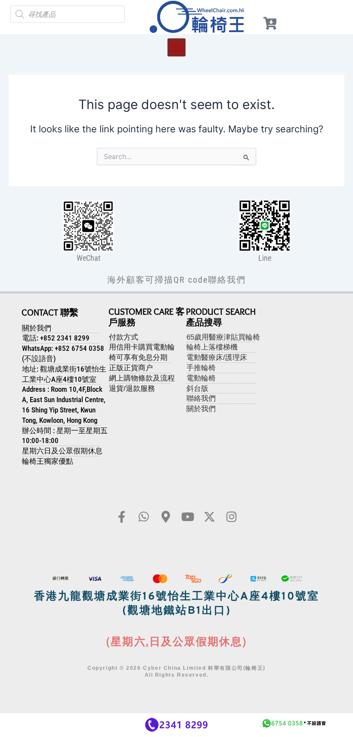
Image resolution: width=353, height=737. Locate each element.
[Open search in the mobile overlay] (67, 14)
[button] (176, 47)
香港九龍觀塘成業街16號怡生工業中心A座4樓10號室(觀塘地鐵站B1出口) (176, 604)
